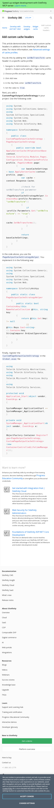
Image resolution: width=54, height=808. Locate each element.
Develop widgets (26, 27)
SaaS (4, 622)
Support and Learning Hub (12, 707)
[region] (27, 791)
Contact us (6, 762)
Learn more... (21, 5)
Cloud (4, 617)
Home (4, 28)
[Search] (51, 17)
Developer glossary (10, 727)
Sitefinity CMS (7, 575)
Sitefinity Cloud (8, 585)
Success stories (8, 680)
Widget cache (35, 27)
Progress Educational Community (15, 717)
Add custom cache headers (18, 37)
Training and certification (12, 712)
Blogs (4, 665)
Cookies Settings (27, 803)
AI (3, 642)
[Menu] (3, 17)
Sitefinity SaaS (7, 590)
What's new (6, 595)
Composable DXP (9, 632)
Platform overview (27, 749)
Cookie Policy (7, 788)
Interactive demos (9, 722)
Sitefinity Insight (8, 580)
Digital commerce (9, 637)
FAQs (4, 695)
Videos (4, 670)
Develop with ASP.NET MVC (15, 27)
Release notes (8, 600)
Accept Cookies (27, 796)
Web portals (7, 647)
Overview (6, 612)
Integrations (7, 652)
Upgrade (5, 690)
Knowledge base (8, 685)
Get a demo (27, 741)
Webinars (6, 675)
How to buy (6, 757)
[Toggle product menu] (51, 11)
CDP (4, 627)
